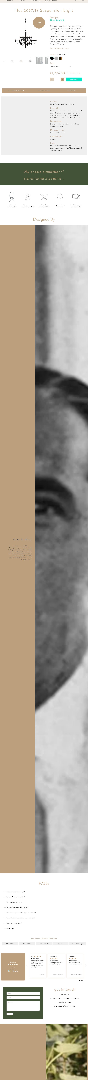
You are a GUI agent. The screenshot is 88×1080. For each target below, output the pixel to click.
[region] (56, 966)
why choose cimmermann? (44, 172)
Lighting (60, 944)
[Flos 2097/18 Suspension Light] (25, 35)
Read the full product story (59, 48)
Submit (10, 1014)
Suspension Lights (77, 944)
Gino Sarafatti (57, 20)
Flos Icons (27, 944)
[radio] (52, 58)
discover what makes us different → (44, 178)
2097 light (63, 26)
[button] (27, 966)
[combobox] (61, 66)
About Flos (10, 944)
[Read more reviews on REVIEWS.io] (13, 971)
